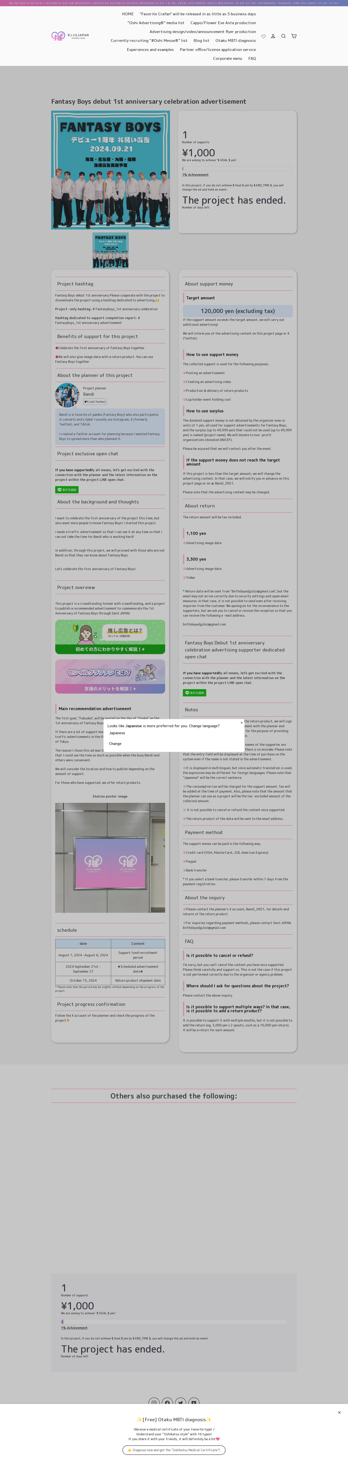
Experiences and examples (150, 49)
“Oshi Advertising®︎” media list (155, 22)
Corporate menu (227, 58)
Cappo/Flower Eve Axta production (223, 22)
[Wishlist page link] (263, 36)
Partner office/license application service (218, 49)
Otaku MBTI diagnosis (235, 40)
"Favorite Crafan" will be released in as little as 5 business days (198, 14)
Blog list (201, 40)
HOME (128, 14)
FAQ (252, 58)
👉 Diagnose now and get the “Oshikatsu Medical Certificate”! (174, 1450)
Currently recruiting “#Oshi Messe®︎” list (149, 40)
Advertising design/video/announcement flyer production (203, 31)
